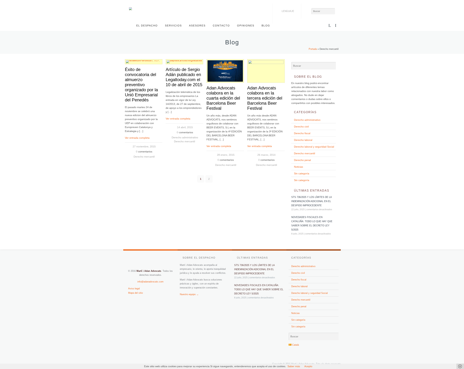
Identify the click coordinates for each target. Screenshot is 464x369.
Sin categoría (301, 173)
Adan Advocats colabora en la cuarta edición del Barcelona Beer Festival (223, 98)
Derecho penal (302, 160)
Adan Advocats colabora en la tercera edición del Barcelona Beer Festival (264, 98)
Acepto (308, 366)
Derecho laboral (303, 140)
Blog (266, 25)
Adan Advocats (130, 8)
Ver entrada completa (137, 137)
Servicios (173, 25)
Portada (313, 49)
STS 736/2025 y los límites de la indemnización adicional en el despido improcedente (311, 201)
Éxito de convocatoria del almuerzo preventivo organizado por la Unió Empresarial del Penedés (141, 84)
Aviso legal (134, 288)
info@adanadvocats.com (150, 281)
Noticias (298, 166)
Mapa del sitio (135, 293)
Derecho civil (301, 126)
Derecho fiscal (302, 133)
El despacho (147, 25)
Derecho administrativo (185, 137)
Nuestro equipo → (189, 294)
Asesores (197, 25)
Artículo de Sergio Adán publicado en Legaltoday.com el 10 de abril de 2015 (184, 77)
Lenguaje (288, 11)
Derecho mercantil (144, 156)
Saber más (293, 366)
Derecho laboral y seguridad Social (314, 146)
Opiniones (245, 25)
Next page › (278, 179)
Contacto (221, 25)
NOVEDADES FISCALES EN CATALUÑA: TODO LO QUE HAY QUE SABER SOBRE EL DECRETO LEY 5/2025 (258, 289)
